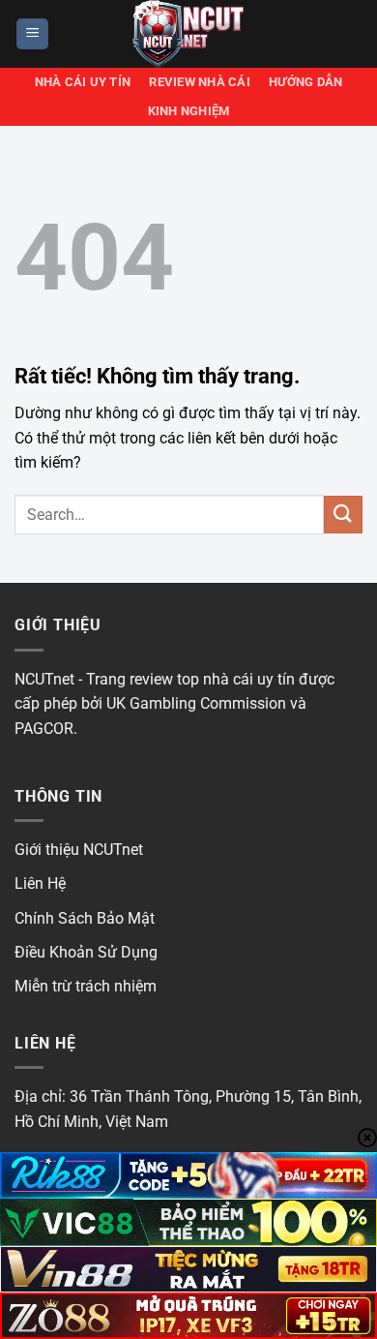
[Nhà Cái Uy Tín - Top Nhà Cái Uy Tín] (188, 34)
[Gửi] (343, 514)
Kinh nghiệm (189, 111)
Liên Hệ (40, 883)
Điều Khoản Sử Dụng (86, 952)
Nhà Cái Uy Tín (83, 82)
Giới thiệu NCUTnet (78, 849)
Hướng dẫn (305, 82)
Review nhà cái (199, 82)
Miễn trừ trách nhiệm (85, 986)
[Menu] (32, 34)
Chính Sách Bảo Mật (84, 918)
